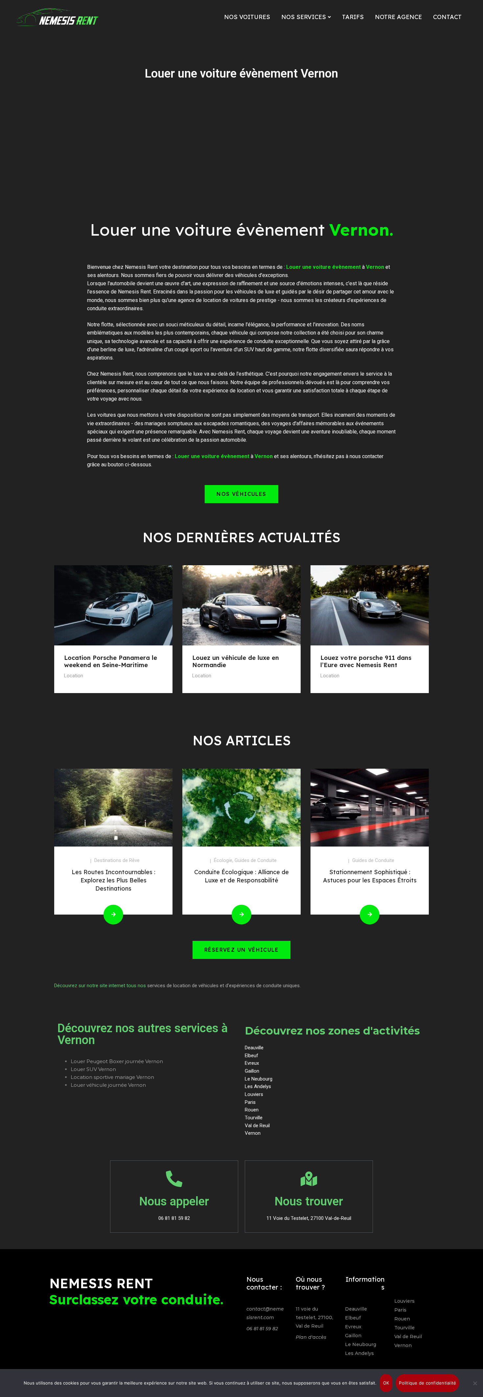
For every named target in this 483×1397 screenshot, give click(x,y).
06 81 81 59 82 (262, 1329)
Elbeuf (353, 1318)
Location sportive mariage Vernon (112, 1077)
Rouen (402, 1319)
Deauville (356, 1309)
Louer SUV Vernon (93, 1069)
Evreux (353, 1327)
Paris (400, 1310)
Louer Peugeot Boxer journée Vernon (117, 1061)
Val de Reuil (408, 1336)
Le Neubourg (360, 1344)
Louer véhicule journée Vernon (108, 1085)
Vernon (403, 1345)
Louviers (404, 1301)
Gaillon (353, 1336)
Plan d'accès (311, 1337)
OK (386, 1382)
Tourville (404, 1328)
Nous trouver (309, 1201)
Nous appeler (174, 1201)
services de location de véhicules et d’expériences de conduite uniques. (224, 986)
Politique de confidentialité (427, 1382)
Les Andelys (359, 1353)
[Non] (475, 1383)
